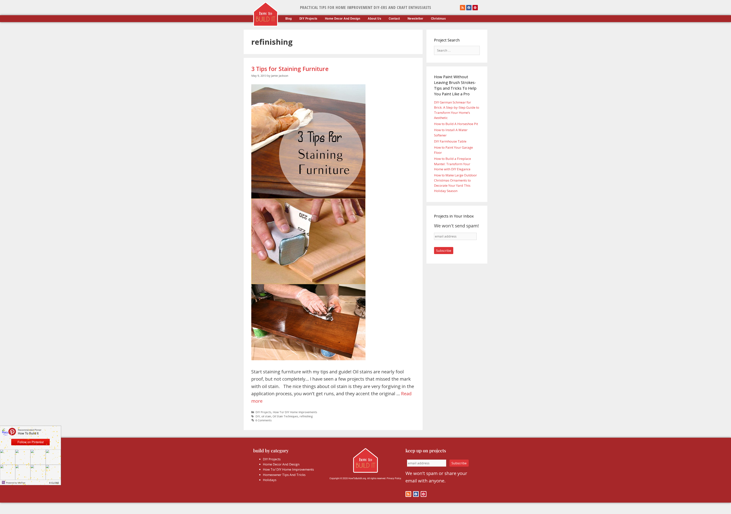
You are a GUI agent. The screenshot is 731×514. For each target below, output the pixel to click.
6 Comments (263, 420)
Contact (394, 18)
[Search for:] (457, 50)
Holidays (269, 480)
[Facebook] (469, 7)
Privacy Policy (394, 478)
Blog (288, 18)
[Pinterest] (475, 7)
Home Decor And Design (342, 18)
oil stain (266, 416)
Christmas (438, 18)
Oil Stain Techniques (285, 416)
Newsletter (415, 18)
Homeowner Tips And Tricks (284, 475)
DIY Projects (308, 18)
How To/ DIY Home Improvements (295, 412)
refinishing (306, 416)
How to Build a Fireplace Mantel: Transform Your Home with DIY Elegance (452, 163)
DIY (257, 416)
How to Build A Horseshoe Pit (456, 124)
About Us (374, 18)
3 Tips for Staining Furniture (290, 69)
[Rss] (462, 7)
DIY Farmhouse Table (450, 141)
